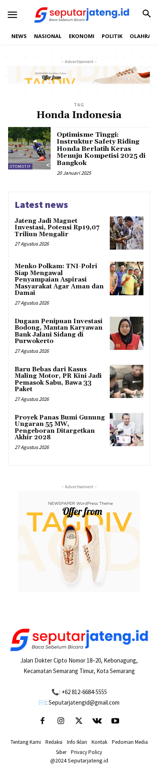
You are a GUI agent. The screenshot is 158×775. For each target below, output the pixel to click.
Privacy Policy (86, 752)
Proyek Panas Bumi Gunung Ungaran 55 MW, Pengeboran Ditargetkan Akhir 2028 (60, 428)
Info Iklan (77, 742)
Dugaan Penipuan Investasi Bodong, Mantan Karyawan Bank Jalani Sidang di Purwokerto (58, 331)
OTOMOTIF (20, 166)
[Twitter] (79, 722)
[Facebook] (42, 722)
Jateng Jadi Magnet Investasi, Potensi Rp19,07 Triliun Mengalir (57, 227)
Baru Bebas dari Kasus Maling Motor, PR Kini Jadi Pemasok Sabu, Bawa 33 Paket (58, 380)
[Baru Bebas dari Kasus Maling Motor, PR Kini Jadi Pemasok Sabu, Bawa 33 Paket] (126, 381)
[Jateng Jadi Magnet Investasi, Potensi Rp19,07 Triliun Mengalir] (126, 233)
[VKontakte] (97, 722)
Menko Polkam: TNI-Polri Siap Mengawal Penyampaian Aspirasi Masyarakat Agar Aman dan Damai (59, 280)
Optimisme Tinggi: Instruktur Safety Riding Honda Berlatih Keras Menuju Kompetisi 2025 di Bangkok (101, 149)
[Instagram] (61, 722)
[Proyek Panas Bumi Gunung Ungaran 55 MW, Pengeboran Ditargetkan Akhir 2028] (126, 430)
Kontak (99, 742)
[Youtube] (115, 722)
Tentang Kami (26, 742)
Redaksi (53, 742)
